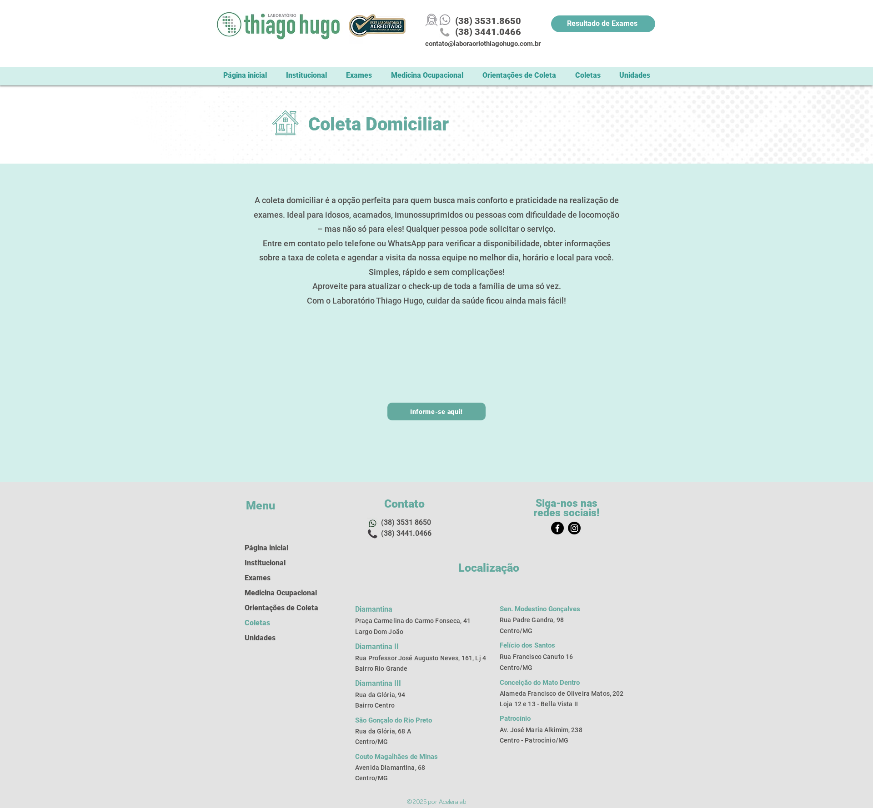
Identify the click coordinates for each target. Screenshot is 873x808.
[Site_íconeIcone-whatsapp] (445, 19)
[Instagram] (574, 528)
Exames (258, 578)
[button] (588, 75)
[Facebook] (557, 528)
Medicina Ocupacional (273, 593)
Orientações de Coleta (273, 608)
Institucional (265, 563)
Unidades (260, 637)
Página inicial (266, 548)
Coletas (257, 622)
